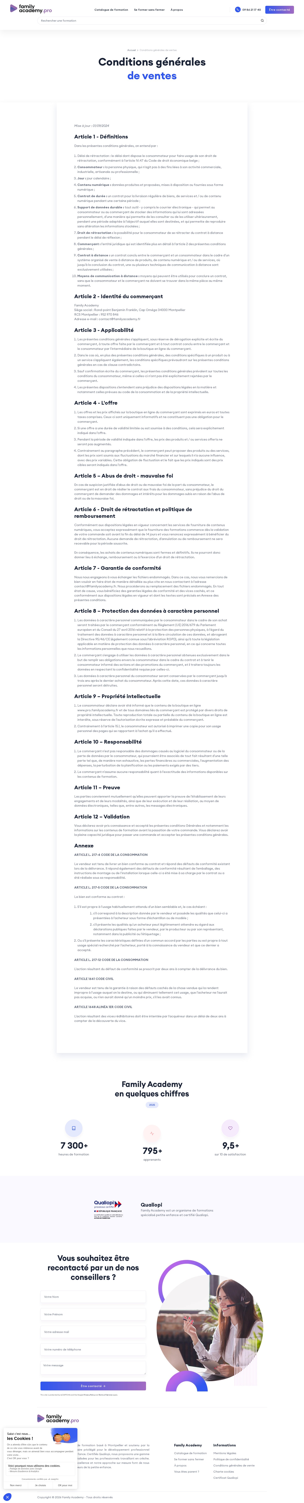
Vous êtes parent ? (186, 1471)
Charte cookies (223, 1471)
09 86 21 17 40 (251, 9)
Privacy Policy (89, 1395)
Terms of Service (105, 1395)
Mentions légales (224, 1453)
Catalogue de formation (111, 9)
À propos (177, 9)
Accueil (131, 50)
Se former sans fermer (149, 9)
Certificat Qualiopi (225, 1477)
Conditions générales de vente (234, 1465)
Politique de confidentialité (231, 1459)
